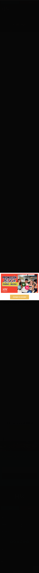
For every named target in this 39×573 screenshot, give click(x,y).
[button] (35, 276)
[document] (19, 286)
